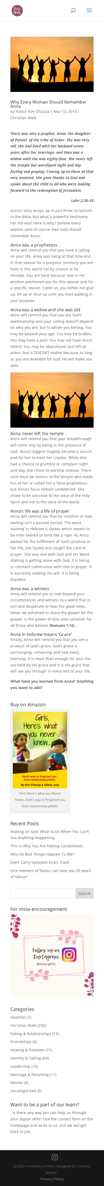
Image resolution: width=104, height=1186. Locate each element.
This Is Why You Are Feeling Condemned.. (47, 845)
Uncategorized (23, 1090)
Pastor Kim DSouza (32, 111)
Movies (16, 1082)
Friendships (20, 1041)
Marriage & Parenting (29, 1074)
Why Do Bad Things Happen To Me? (42, 854)
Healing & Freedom (27, 1049)
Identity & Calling (25, 1058)
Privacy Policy (52, 1178)
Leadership (20, 1066)
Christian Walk (23, 117)
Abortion (18, 1017)
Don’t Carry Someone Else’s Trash (40, 862)
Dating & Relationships (30, 1033)
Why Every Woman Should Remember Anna (48, 104)
